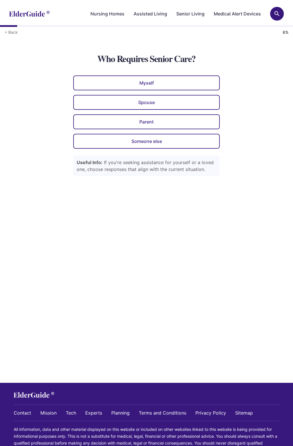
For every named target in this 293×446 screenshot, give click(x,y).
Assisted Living (150, 14)
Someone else (146, 141)
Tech (71, 413)
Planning (120, 413)
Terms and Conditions (162, 413)
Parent (146, 122)
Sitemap (244, 413)
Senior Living (190, 14)
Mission (48, 413)
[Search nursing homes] (277, 14)
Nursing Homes (107, 14)
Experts (93, 413)
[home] (29, 14)
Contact (22, 413)
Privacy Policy (210, 413)
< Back (11, 32)
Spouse (146, 102)
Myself (146, 83)
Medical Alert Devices (237, 14)
